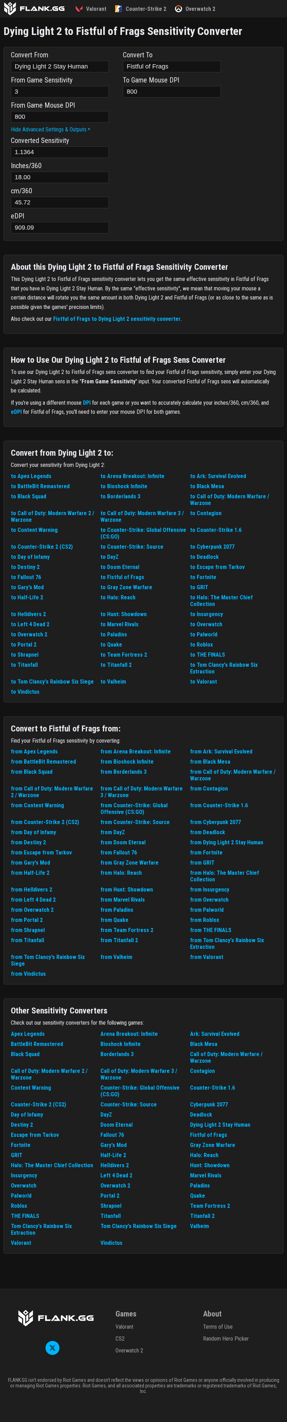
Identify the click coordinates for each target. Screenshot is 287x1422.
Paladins (200, 1185)
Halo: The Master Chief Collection (52, 1165)
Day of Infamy (27, 1114)
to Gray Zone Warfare (126, 587)
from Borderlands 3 (123, 771)
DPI (87, 402)
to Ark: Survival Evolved (218, 476)
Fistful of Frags (208, 1135)
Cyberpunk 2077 (209, 1104)
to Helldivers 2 (28, 614)
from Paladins (116, 910)
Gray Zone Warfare (212, 1145)
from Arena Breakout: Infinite (135, 751)
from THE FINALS (210, 930)
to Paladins (113, 634)
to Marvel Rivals (119, 624)
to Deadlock (204, 557)
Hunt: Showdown (210, 1165)
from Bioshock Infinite (127, 761)
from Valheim (116, 957)
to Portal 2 (23, 644)
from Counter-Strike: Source (135, 822)
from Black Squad (31, 771)
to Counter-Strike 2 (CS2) (42, 546)
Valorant (21, 1243)
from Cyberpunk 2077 (215, 822)
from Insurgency (209, 889)
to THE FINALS (207, 654)
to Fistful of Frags (122, 577)
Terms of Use (218, 1326)
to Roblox (201, 644)
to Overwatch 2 (29, 634)
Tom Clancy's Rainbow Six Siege (138, 1226)
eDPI (16, 412)
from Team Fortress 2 (126, 930)
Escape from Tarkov (35, 1135)
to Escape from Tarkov (217, 567)
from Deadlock (207, 832)
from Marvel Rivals (122, 899)
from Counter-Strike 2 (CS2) (45, 822)
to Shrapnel (24, 654)
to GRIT (199, 587)
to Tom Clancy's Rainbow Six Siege (52, 681)
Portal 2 (109, 1195)
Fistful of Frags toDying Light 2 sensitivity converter (117, 319)
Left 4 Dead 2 (116, 1175)
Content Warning (31, 1087)
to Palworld (203, 634)
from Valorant (206, 957)
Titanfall (110, 1216)
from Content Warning (37, 805)
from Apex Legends (34, 751)
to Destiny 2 (25, 567)
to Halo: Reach (117, 597)
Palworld (21, 1195)
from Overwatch (209, 899)
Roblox (19, 1206)
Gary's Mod (113, 1145)
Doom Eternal (116, 1124)
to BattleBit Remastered (40, 486)
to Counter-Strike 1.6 (215, 530)
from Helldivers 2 (31, 889)
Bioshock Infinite (120, 1044)
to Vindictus (25, 691)
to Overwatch (206, 624)
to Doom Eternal (119, 567)
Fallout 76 (112, 1135)
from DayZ (112, 832)
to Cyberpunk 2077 (212, 546)
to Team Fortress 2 (123, 654)
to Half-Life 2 (27, 597)
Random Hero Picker (226, 1338)
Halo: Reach (204, 1155)
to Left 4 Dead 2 (30, 624)
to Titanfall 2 (116, 665)
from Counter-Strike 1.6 (219, 805)
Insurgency (24, 1175)
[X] (52, 1353)
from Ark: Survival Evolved (221, 751)
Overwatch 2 (115, 1185)
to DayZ (109, 557)
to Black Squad (28, 496)
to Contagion (206, 513)
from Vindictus (28, 973)
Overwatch (23, 1185)
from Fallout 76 (118, 852)
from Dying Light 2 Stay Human (226, 842)
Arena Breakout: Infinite (129, 1034)
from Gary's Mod (30, 862)
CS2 (120, 1338)
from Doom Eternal (123, 842)
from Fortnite (206, 852)
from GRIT (202, 862)
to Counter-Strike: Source (131, 546)
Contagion (202, 1071)
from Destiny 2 (28, 842)
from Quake (114, 920)
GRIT (16, 1155)
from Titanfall (27, 940)
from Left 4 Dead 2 (33, 899)
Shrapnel (110, 1206)
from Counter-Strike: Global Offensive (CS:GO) (134, 808)
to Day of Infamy (30, 557)
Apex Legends (28, 1034)
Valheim (199, 1226)
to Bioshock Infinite (123, 486)
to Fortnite (203, 577)
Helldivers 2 (114, 1165)
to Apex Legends (31, 476)
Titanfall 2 (202, 1216)
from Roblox (204, 920)
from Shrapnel (28, 930)
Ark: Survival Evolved (214, 1034)
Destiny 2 (22, 1124)
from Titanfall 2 (119, 940)
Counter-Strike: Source (128, 1104)
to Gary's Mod (27, 587)
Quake (197, 1195)
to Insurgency (206, 614)
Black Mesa (203, 1044)
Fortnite (20, 1145)
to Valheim (113, 681)
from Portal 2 (27, 920)
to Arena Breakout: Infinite (132, 476)
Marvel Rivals (206, 1175)
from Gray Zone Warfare (129, 862)
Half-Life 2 (113, 1155)
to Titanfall (24, 665)
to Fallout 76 (26, 577)
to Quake (111, 644)
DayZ (106, 1114)
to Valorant (203, 681)
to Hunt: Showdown (123, 614)
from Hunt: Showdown (126, 889)
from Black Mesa (210, 761)
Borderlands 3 (117, 1054)
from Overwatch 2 (32, 910)
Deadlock (201, 1114)
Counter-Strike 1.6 (212, 1087)
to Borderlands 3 (120, 496)
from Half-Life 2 (30, 872)
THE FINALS (25, 1216)
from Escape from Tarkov (41, 852)
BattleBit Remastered (37, 1044)
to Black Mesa (207, 486)
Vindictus (111, 1243)
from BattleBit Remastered (43, 761)
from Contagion (209, 788)
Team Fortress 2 (210, 1206)
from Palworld (207, 910)
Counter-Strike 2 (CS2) (38, 1104)
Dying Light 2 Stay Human (220, 1124)
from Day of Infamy (33, 832)
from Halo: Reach (121, 872)
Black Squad (25, 1054)
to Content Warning (34, 530)
